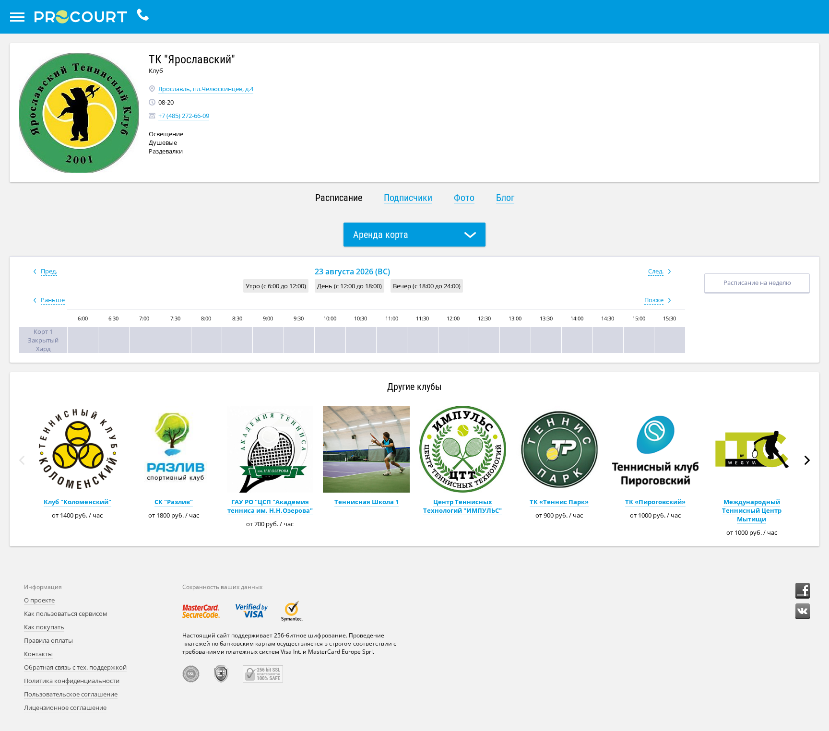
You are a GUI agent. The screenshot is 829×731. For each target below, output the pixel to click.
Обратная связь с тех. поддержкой (75, 667)
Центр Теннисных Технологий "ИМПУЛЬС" (462, 506)
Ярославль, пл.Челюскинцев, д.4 (205, 88)
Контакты (38, 653)
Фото (464, 197)
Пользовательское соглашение (71, 694)
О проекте (39, 600)
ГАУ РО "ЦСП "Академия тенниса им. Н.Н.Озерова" (270, 506)
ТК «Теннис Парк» (559, 501)
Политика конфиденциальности (71, 680)
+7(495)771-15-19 (145, 17)
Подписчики (408, 197)
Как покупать (44, 627)
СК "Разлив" (173, 501)
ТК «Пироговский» (655, 501)
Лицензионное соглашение (65, 707)
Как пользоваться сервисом (65, 613)
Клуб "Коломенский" (77, 501)
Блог (505, 197)
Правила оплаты (48, 640)
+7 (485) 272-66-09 (183, 115)
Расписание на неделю (757, 282)
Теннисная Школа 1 (366, 501)
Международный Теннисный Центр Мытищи (752, 510)
